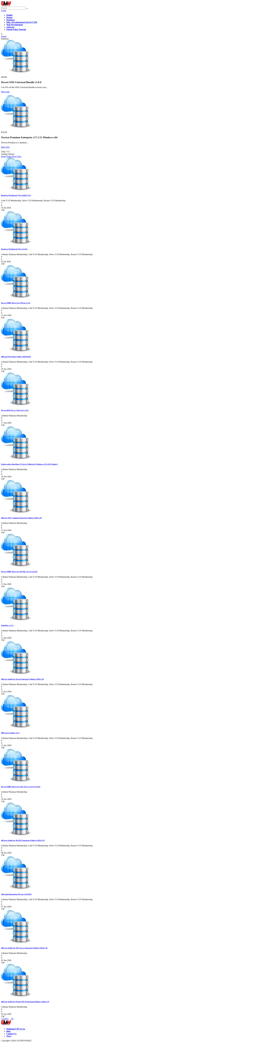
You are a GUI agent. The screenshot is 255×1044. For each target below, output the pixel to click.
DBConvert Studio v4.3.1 (10, 733)
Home (3, 36)
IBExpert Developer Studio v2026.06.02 (16, 357)
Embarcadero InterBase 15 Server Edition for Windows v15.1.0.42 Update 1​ (29, 464)
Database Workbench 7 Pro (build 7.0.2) (16, 195)
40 (12, 1019)
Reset (3, 156)
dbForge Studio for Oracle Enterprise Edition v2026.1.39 (22, 679)
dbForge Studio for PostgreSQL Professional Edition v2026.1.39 (25, 1002)
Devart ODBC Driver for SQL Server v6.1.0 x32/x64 (20, 787)
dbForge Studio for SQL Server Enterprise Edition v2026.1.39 (24, 948)
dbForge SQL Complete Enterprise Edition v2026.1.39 (21, 518)
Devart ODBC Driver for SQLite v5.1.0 (15, 303)
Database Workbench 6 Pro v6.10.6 (14, 249)
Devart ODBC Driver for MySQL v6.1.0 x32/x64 (19, 572)
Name (9, 156)
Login (3, 10)
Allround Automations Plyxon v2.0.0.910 (16, 894)
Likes (19, 156)
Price (14, 156)
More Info (5, 92)
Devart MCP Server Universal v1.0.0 (14, 410)
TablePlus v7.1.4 (7, 625)
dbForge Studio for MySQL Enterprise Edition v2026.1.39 (22, 840)
